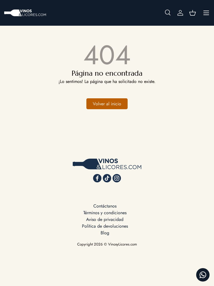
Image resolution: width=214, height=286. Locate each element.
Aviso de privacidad (104, 219)
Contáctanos (104, 206)
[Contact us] (203, 275)
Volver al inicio (107, 104)
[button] (192, 13)
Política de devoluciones (105, 226)
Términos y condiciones (105, 212)
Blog (105, 233)
